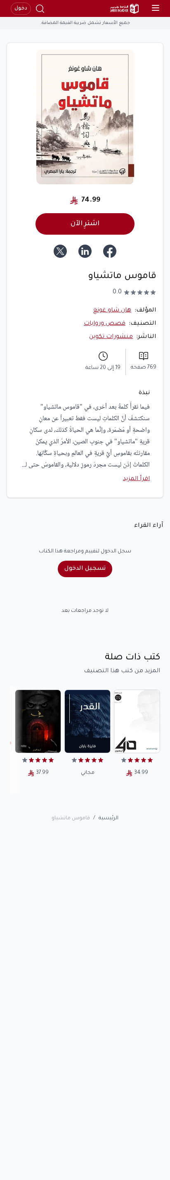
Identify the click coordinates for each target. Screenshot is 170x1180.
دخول (20, 9)
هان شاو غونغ (112, 310)
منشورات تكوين (111, 337)
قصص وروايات (104, 324)
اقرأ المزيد (136, 479)
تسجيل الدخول (85, 569)
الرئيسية (108, 818)
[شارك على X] (60, 251)
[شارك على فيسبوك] (110, 251)
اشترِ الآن (85, 224)
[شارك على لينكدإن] (85, 251)
